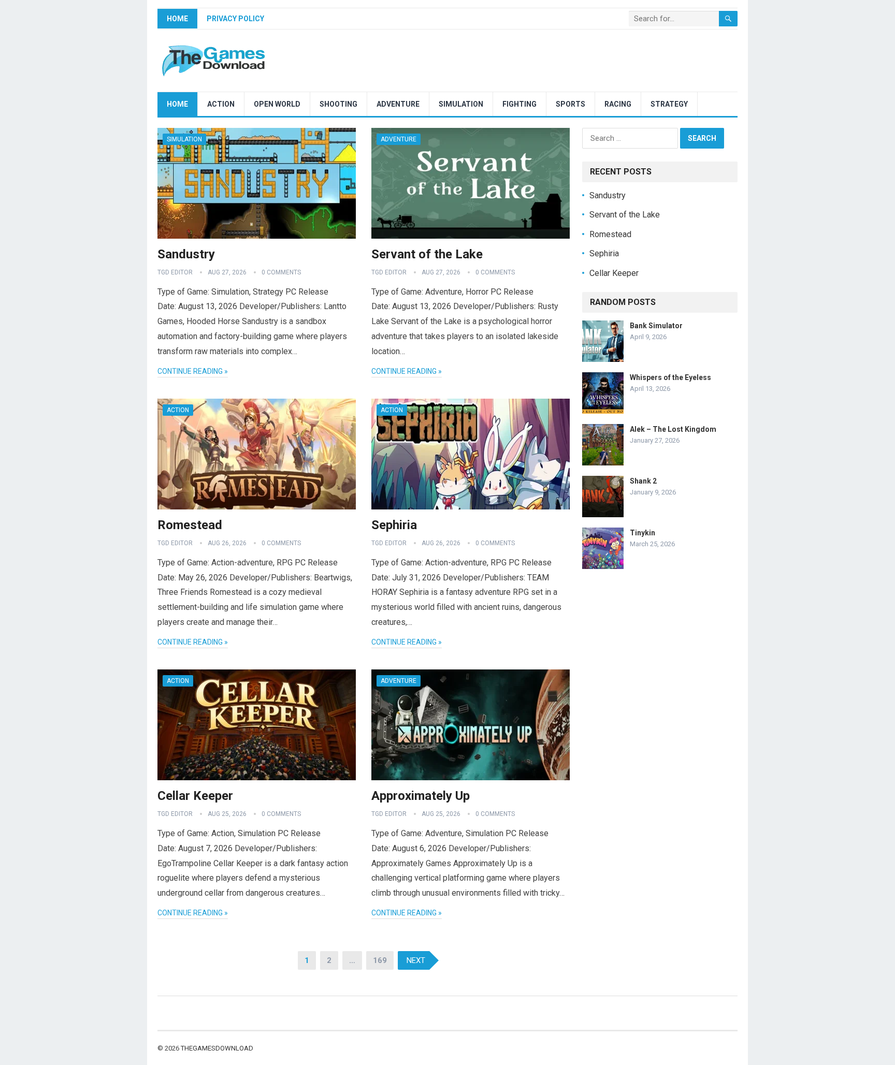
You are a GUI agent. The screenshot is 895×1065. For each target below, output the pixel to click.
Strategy (669, 104)
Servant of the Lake (427, 254)
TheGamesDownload (217, 1048)
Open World (277, 104)
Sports (570, 104)
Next (416, 960)
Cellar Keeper (195, 796)
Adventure (398, 104)
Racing (617, 104)
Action (221, 104)
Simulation (461, 104)
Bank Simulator (656, 326)
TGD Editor (175, 272)
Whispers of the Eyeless (670, 377)
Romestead (189, 525)
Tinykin (642, 533)
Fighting (519, 104)
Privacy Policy (235, 18)
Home (177, 18)
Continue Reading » (192, 371)
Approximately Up (420, 796)
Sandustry (186, 254)
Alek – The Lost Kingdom (673, 429)
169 (380, 960)
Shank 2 (643, 481)
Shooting (338, 104)
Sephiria (394, 525)
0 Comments (281, 272)
